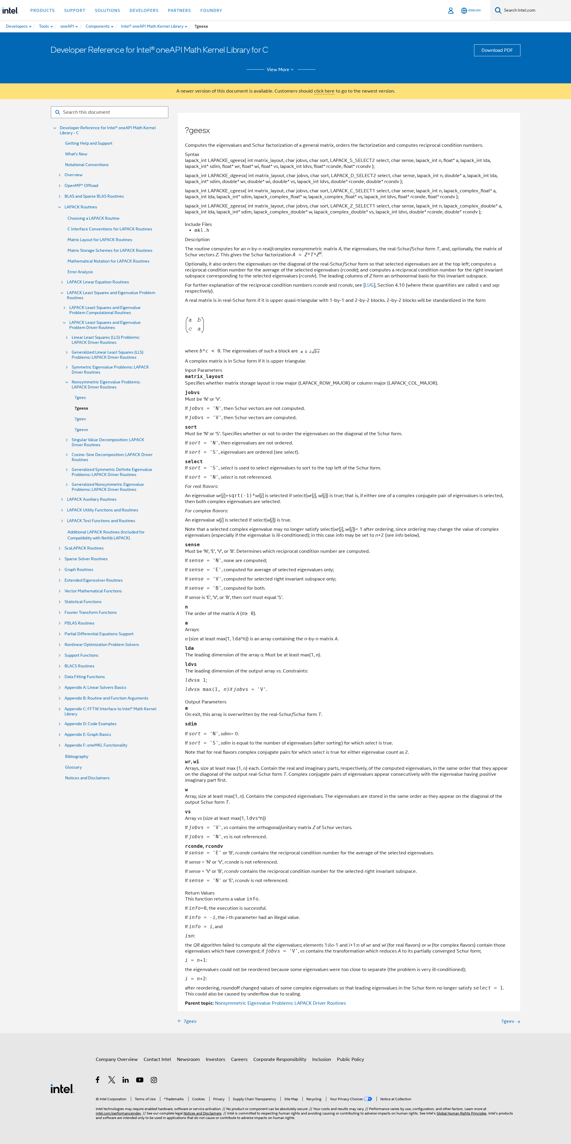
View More (278, 70)
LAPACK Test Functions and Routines (101, 520)
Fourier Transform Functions (91, 612)
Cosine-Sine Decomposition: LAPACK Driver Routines (112, 457)
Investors (215, 1059)
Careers (239, 1059)
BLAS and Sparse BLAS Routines (94, 196)
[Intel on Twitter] (112, 1081)
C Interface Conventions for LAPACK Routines (110, 229)
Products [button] (42, 10)
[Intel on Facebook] (98, 1081)
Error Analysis (80, 271)
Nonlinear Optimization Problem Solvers (102, 644)
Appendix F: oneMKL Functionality (96, 745)
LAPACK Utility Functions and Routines (102, 510)
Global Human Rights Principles (462, 1113)
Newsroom (188, 1059)
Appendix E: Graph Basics (88, 734)
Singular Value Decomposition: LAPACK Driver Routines (108, 442)
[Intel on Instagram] (154, 1081)
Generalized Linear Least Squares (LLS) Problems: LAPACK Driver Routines (107, 355)
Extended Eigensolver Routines (94, 580)
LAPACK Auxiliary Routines (92, 499)
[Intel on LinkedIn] (126, 1081)
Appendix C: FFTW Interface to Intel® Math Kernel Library (110, 711)
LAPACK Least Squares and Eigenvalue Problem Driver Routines (105, 325)
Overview (73, 174)
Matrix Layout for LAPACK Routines (100, 239)
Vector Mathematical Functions (93, 591)
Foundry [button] (211, 10)
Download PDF (497, 50)
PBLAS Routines (80, 623)
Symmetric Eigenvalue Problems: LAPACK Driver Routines (110, 370)
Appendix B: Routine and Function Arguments (106, 698)
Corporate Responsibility (279, 1059)
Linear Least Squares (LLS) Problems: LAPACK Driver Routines (106, 340)
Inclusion (321, 1059)
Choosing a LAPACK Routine (94, 218)
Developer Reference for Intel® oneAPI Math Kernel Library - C (108, 130)
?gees (80, 397)
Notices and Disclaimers (87, 778)
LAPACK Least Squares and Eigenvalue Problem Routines (111, 295)
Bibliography (76, 756)
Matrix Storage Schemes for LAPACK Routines (110, 250)
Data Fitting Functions (85, 676)
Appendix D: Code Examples (91, 723)
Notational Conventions (87, 164)
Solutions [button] (107, 10)
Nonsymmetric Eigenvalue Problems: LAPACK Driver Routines (106, 385)
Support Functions (81, 655)
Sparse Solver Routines (86, 558)
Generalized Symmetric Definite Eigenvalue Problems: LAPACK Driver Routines (112, 472)
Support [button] (74, 10)
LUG (369, 285)
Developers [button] (144, 10)
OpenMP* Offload (81, 185)
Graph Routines (79, 569)
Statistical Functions (83, 601)
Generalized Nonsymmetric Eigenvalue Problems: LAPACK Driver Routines (108, 487)
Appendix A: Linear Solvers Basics (95, 687)
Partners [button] (179, 10)
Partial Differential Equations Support (99, 633)
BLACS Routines (80, 666)
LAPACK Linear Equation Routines (98, 282)
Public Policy (350, 1059)
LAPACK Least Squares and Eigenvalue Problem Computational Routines (105, 310)
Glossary (73, 767)
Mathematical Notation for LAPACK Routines (109, 261)
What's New (76, 154)
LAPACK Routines (81, 207)
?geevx (81, 429)
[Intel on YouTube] (140, 1081)
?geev (80, 419)
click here (324, 91)
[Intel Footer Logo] (62, 1088)
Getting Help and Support (88, 143)
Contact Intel (157, 1059)
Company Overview (117, 1059)
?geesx (81, 408)
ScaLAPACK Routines (84, 548)
